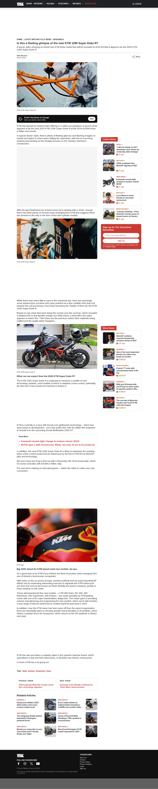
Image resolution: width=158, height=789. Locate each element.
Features (63, 4)
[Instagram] (25, 764)
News (29, 4)
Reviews (38, 4)
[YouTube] (38, 764)
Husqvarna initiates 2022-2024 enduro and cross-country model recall (28, 705)
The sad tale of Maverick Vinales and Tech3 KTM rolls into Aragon (127, 403)
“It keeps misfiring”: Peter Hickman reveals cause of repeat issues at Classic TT (127, 214)
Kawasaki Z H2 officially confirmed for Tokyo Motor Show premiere (76, 686)
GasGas (31, 671)
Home (19, 39)
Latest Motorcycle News (37, 39)
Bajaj (25, 671)
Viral (118, 144)
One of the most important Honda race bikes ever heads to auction (127, 354)
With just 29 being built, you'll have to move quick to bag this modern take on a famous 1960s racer (127, 386)
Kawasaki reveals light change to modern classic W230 (50, 441)
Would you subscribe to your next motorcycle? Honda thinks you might (29, 731)
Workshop (90, 4)
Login (82, 766)
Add (92, 119)
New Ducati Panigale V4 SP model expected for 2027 (70, 730)
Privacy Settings (86, 764)
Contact (83, 760)
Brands (77, 4)
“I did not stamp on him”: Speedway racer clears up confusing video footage (127, 149)
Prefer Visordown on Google (36, 118)
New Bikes (58, 39)
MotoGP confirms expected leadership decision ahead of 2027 (126, 338)
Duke (48, 671)
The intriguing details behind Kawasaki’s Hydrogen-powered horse (29, 718)
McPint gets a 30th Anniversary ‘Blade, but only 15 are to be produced (58, 445)
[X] (32, 764)
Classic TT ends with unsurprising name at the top (127, 370)
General (21, 700)
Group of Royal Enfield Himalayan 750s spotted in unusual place (69, 718)
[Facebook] (19, 764)
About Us (83, 757)
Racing (50, 4)
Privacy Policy (111, 246)
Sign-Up (83, 768)
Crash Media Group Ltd (27, 768)
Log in (138, 4)
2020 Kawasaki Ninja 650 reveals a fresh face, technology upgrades (36, 686)
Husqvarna (40, 671)
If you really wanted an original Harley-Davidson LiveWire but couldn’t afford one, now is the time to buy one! (70, 705)
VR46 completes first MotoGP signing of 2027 (126, 164)
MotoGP (120, 161)
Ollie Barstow (22, 56)
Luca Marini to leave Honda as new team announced (125, 198)
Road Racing (122, 209)
